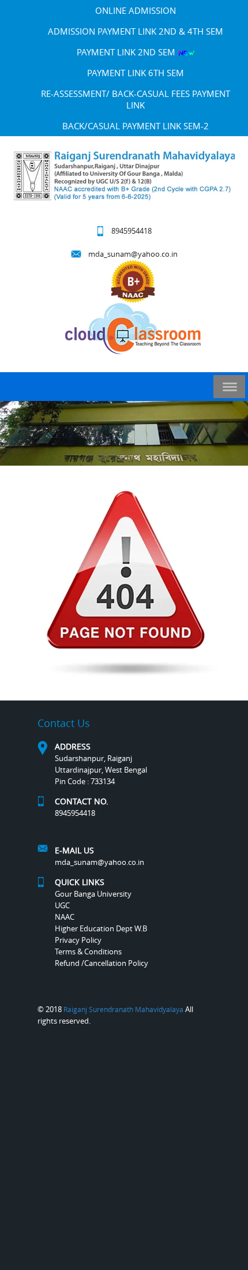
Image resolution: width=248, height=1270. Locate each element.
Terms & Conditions (88, 951)
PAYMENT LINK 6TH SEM (135, 72)
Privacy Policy (78, 940)
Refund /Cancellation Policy (101, 963)
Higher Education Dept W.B (101, 928)
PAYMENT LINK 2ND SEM (127, 52)
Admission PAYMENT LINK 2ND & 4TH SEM (135, 31)
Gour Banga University (93, 894)
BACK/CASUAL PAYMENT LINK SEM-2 (135, 126)
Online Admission (135, 10)
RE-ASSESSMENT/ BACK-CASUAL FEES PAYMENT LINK (135, 99)
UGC (62, 905)
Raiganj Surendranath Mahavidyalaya (123, 1009)
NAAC (64, 917)
